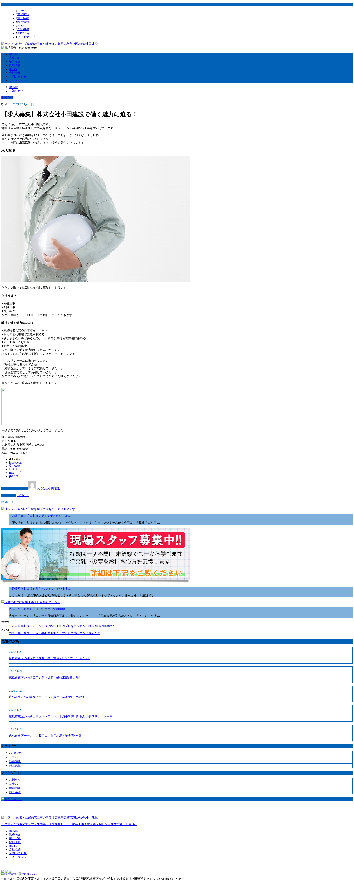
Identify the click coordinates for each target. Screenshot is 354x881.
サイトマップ (26, 37)
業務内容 (23, 14)
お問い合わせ (26, 33)
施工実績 (23, 18)
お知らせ (23, 495)
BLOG (21, 25)
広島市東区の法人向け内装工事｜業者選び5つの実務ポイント (49, 658)
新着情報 (15, 761)
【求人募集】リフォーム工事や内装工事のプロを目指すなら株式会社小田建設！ (62, 626)
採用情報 (23, 22)
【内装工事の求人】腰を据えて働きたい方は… (40, 515)
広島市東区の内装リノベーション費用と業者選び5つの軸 (46, 697)
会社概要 (23, 29)
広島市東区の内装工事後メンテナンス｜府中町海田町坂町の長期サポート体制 (60, 716)
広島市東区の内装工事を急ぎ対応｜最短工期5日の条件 (45, 677)
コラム (13, 757)
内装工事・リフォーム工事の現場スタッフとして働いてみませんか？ (54, 633)
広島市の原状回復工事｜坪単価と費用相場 (37, 609)
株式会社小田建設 (48, 488)
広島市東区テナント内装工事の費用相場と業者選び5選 (45, 735)
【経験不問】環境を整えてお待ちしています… (40, 588)
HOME (21, 10)
